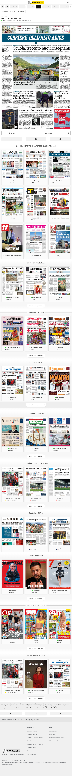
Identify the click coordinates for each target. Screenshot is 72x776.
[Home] (2, 6)
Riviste (29, 751)
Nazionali (14, 7)
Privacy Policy (52, 734)
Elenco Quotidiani (53, 731)
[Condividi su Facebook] (11, 139)
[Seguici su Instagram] (21, 719)
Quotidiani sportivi (32, 734)
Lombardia (46, 7)
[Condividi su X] (36, 713)
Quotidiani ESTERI (36, 513)
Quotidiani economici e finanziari (35, 737)
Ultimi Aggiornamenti (36, 655)
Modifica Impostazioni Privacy (57, 737)
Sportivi (22, 7)
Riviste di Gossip (31, 754)
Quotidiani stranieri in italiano (35, 744)
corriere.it (4, 16)
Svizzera (55, 7)
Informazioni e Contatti (55, 741)
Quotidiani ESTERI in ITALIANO (36, 463)
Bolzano (22, 12)
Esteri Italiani (65, 7)
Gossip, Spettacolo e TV (36, 605)
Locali (38, 7)
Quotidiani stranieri (32, 747)
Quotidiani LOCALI (36, 362)
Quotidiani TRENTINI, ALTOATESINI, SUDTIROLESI (36, 146)
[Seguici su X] (18, 719)
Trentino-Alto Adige (9, 12)
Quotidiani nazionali (32, 731)
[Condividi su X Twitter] (36, 139)
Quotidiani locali (31, 741)
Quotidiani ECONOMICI (36, 413)
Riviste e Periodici (36, 556)
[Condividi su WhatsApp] (60, 139)
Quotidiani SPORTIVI (36, 312)
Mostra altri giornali (36, 306)
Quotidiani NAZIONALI (36, 263)
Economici (31, 7)
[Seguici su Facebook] (16, 719)
